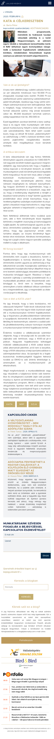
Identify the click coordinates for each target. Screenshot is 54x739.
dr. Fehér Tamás (14, 432)
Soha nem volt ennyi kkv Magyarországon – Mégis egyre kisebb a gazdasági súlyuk (30, 680)
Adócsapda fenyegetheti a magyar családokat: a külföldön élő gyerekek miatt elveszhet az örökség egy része (26, 468)
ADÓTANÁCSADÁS (39, 28)
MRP (21, 404)
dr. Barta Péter (10, 25)
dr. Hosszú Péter (15, 476)
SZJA (34, 404)
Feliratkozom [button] (26, 640)
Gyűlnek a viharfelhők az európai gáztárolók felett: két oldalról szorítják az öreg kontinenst (30, 699)
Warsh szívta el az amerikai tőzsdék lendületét (27, 708)
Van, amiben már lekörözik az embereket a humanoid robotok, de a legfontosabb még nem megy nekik (29, 689)
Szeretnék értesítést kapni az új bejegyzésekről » (20, 569)
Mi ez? (26, 667)
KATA (9, 404)
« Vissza (8, 12)
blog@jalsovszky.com (26, 632)
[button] (51, 2)
